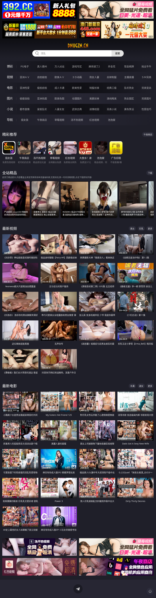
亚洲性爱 (25, 88)
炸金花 (111, 66)
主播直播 (129, 77)
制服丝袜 (94, 88)
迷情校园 (94, 109)
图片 (10, 98)
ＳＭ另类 (146, 77)
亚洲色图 (42, 98)
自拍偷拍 (42, 77)
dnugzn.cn (78, 46)
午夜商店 (42, 120)
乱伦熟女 (129, 88)
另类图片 (146, 98)
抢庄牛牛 (146, 66)
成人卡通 (59, 88)
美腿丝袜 (94, 98)
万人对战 (59, 66)
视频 (10, 77)
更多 (150, 228)
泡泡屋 (111, 120)
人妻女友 (59, 109)
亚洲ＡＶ (25, 77)
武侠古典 (77, 109)
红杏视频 (94, 120)
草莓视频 (59, 120)
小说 (10, 109)
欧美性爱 (77, 88)
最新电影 (9, 385)
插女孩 (24, 120)
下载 (150, 172)
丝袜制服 (112, 77)
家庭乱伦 (42, 109)
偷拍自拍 (42, 88)
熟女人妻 (94, 77)
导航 (10, 120)
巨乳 (141, 228)
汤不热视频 (77, 120)
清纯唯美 (112, 98)
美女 (132, 228)
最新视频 (9, 228)
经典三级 (112, 88)
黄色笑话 (129, 109)
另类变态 (146, 88)
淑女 (141, 385)
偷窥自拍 (25, 98)
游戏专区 (77, 66)
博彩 (10, 66)
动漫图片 (77, 98)
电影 (10, 88)
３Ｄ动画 (77, 77)
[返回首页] (150, 591)
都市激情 (25, 109)
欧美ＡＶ (59, 77)
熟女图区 (129, 98)
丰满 (132, 385)
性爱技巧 (146, 109)
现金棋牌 (129, 66)
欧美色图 (59, 98)
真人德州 (42, 66)
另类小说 (112, 109)
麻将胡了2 (94, 66)
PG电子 (25, 66)
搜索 (117, 53)
